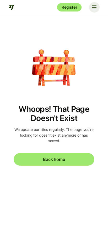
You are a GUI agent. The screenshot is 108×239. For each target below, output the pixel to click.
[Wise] (11, 7)
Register (69, 7)
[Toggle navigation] (94, 7)
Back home (54, 159)
